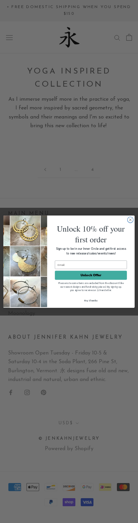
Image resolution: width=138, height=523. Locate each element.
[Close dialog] (130, 220)
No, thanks (90, 300)
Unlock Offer (90, 275)
